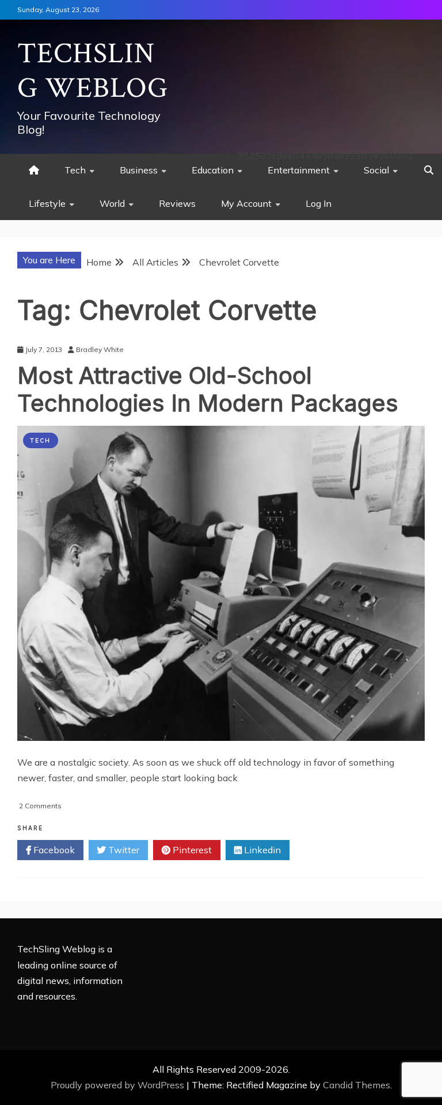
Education (213, 170)
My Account (246, 203)
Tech (75, 170)
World (112, 203)
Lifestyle (47, 203)
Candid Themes (356, 1085)
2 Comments (40, 805)
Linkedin (261, 850)
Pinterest (191, 850)
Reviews (177, 203)
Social (376, 170)
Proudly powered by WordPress (118, 1085)
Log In (319, 203)
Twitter (122, 850)
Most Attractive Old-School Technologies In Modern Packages (207, 389)
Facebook (53, 850)
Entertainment (299, 170)
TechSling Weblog (92, 71)
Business (139, 170)
